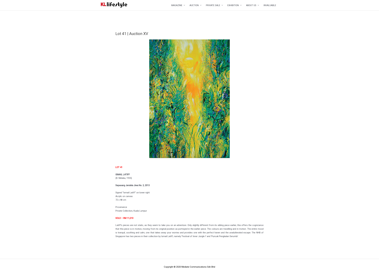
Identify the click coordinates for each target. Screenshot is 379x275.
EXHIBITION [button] (233, 5)
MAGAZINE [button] (176, 5)
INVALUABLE (270, 5)
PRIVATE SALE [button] (213, 5)
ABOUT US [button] (251, 5)
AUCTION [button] (194, 5)
